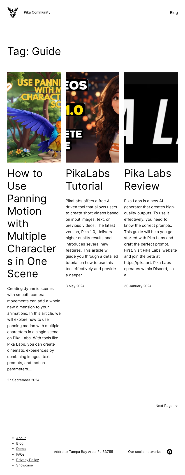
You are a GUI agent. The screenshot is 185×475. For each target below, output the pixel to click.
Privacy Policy (27, 460)
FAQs (20, 454)
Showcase (24, 465)
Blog (19, 443)
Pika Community (37, 12)
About (21, 438)
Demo (21, 449)
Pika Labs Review (147, 179)
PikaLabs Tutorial (88, 179)
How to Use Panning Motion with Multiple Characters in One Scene (31, 223)
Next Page (167, 406)
